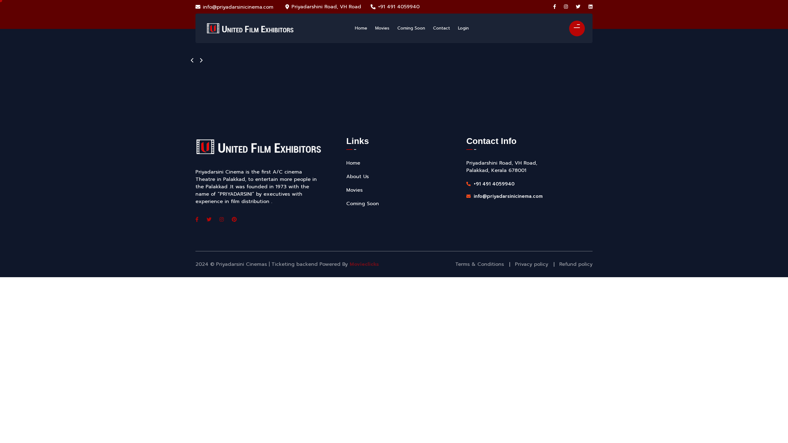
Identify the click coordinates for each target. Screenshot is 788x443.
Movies (354, 190)
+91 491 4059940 (399, 6)
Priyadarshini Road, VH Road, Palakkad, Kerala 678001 (501, 166)
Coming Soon (362, 203)
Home (353, 163)
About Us (357, 176)
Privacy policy (531, 264)
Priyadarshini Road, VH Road (326, 6)
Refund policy (576, 264)
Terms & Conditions (479, 264)
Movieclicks (364, 264)
